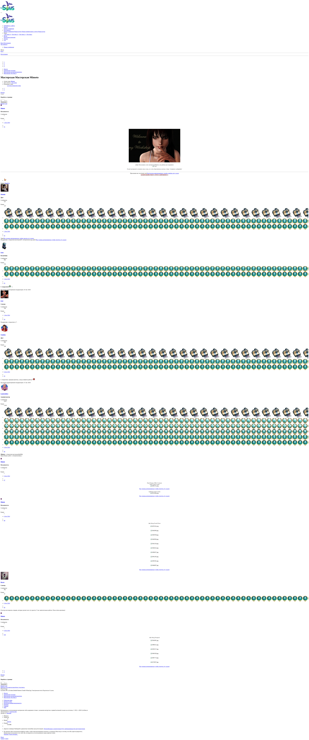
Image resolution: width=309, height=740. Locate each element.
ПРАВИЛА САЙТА (9, 25)
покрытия (15, 85)
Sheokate (9, 713)
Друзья (6, 39)
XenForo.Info (13, 711)
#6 (4, 451)
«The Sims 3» (14, 34)
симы (19, 85)
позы (10, 85)
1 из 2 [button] (2, 94)
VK (5, 40)
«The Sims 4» (7, 34)
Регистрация (4, 54)
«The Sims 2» (22, 34)
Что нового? (7, 30)
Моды (5, 36)
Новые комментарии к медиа (30, 31)
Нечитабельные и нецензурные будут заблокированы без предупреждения (64, 728)
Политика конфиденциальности (12, 703)
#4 (4, 319)
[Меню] (1, 12)
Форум (6, 27)
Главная (6, 706)
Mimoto (13, 81)
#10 (5, 634)
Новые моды (41, 31)
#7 (4, 480)
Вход (2, 51)
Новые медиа (18, 31)
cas (8, 85)
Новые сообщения (9, 28)
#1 (4, 126)
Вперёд (3, 92)
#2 (4, 235)
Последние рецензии (9, 37)
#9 (4, 607)
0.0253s (9, 721)
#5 (4, 376)
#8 (4, 520)
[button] (5, 33)
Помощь (6, 704)
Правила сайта (8, 701)
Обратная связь (8, 700)
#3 (4, 283)
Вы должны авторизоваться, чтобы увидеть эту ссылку (163, 173)
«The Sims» (29, 34)
